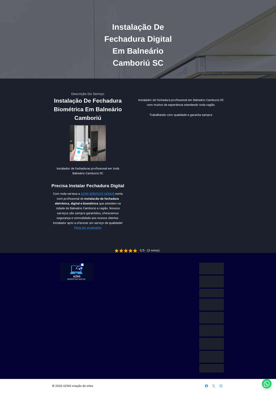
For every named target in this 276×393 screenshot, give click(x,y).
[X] (214, 386)
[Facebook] (206, 386)
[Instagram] (221, 386)
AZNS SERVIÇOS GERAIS (98, 194)
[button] (267, 384)
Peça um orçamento (88, 228)
